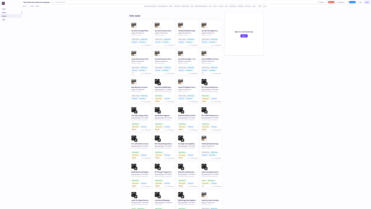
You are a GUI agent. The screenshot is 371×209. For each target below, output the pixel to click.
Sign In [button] (244, 36)
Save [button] (367, 2)
